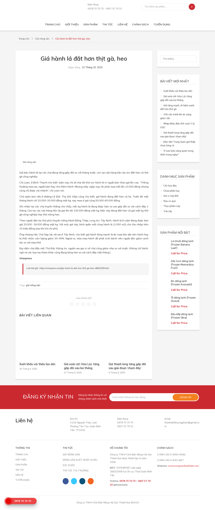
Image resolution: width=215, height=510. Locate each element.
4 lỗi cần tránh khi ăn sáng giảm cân (175, 116)
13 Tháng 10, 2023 (92, 67)
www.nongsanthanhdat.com (183, 465)
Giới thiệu (21, 459)
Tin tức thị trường (75, 470)
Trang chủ (24, 38)
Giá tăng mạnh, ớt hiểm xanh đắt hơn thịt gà (177, 107)
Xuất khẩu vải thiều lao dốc (37, 364)
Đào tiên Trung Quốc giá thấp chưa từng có (177, 143)
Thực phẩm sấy (171, 206)
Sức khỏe (69, 465)
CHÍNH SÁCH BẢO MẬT (170, 460)
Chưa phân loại (171, 190)
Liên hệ (19, 474)
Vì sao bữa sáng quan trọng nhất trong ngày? (176, 152)
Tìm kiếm (192, 7)
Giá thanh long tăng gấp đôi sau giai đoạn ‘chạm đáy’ (127, 366)
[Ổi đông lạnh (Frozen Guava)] (164, 300)
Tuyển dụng (22, 480)
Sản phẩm (21, 464)
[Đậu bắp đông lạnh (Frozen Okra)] (164, 317)
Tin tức (19, 469)
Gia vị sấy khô (170, 195)
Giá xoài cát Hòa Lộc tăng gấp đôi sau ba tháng (81, 366)
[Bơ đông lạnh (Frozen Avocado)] (164, 284)
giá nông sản (33, 285)
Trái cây (167, 211)
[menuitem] (52, 25)
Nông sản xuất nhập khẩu (80, 459)
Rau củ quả (169, 200)
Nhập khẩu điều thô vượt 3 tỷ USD (177, 125)
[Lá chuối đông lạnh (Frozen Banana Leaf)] (164, 244)
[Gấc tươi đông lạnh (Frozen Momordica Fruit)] (164, 264)
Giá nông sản (42, 38)
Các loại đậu (170, 185)
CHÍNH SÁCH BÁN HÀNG (171, 454)
